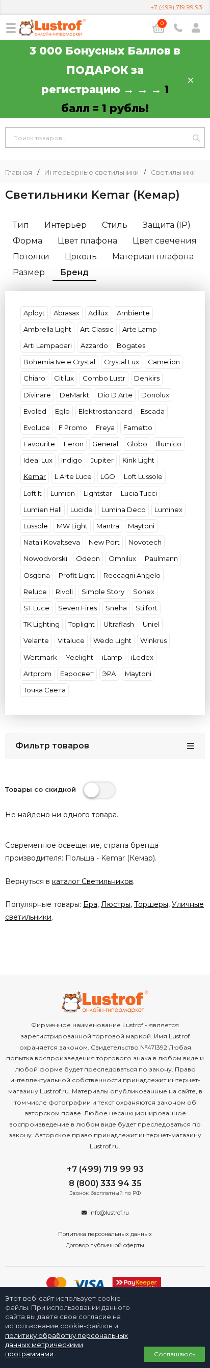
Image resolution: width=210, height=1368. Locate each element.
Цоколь (81, 256)
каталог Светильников (92, 881)
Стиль (114, 225)
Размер (29, 272)
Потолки (31, 256)
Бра (90, 904)
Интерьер (65, 225)
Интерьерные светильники (91, 172)
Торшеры (151, 904)
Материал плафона (153, 256)
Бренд (74, 272)
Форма (27, 241)
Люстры (115, 904)
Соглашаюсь (174, 1354)
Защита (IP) (167, 225)
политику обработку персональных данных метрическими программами (66, 1344)
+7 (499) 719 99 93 (176, 7)
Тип (21, 225)
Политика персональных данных (105, 1234)
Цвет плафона (87, 241)
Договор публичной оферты (105, 1245)
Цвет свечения (165, 241)
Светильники (173, 172)
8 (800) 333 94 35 (105, 1183)
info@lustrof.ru (109, 1212)
